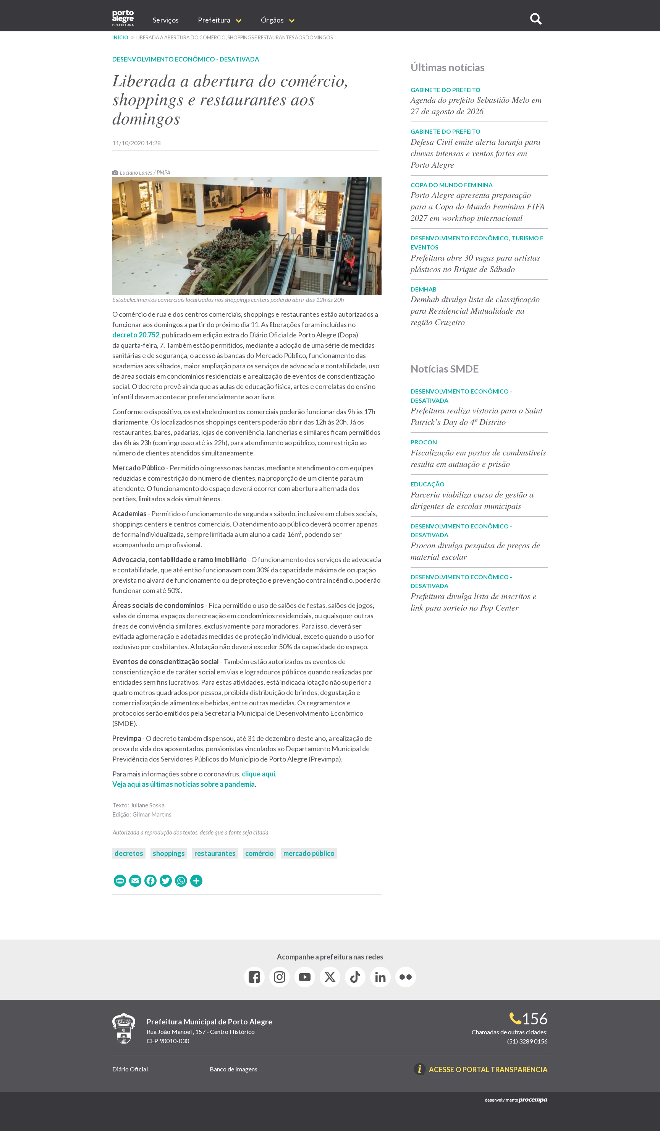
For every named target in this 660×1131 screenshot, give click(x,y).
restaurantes (215, 853)
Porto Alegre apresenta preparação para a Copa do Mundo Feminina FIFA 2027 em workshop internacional (478, 206)
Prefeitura (214, 20)
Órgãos (273, 20)
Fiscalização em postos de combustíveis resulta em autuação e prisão (478, 457)
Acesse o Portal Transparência (488, 1070)
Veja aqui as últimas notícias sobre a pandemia (183, 784)
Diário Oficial (130, 1069)
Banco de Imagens (233, 1069)
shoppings (169, 853)
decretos (129, 853)
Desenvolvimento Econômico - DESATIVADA (185, 59)
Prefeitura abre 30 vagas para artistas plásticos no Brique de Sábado (475, 262)
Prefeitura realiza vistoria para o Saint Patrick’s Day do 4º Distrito (476, 415)
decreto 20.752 (135, 335)
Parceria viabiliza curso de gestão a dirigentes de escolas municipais (472, 499)
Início (120, 38)
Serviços (166, 20)
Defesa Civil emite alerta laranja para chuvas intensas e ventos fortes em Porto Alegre (475, 153)
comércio (259, 853)
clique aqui (258, 774)
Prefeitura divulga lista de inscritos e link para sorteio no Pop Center (474, 601)
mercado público (309, 853)
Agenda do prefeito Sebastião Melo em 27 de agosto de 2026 (476, 105)
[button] (536, 19)
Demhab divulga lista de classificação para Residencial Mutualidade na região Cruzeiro (475, 310)
